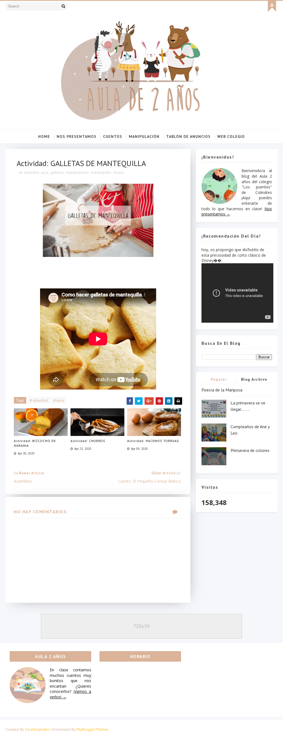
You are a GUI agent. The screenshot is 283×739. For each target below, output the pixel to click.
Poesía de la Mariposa (221, 390)
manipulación (77, 172)
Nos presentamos (76, 136)
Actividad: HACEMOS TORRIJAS (153, 441)
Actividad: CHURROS (87, 441)
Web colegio (231, 136)
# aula (58, 400)
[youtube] (272, 6)
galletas (57, 172)
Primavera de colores (249, 450)
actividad (31, 172)
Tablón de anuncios (188, 136)
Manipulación (144, 136)
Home (44, 136)
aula (44, 172)
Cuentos (112, 136)
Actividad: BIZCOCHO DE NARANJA (35, 443)
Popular (219, 379)
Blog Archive (254, 379)
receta (118, 172)
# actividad (39, 400)
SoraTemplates (37, 729)
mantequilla (101, 172)
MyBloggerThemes (93, 729)
